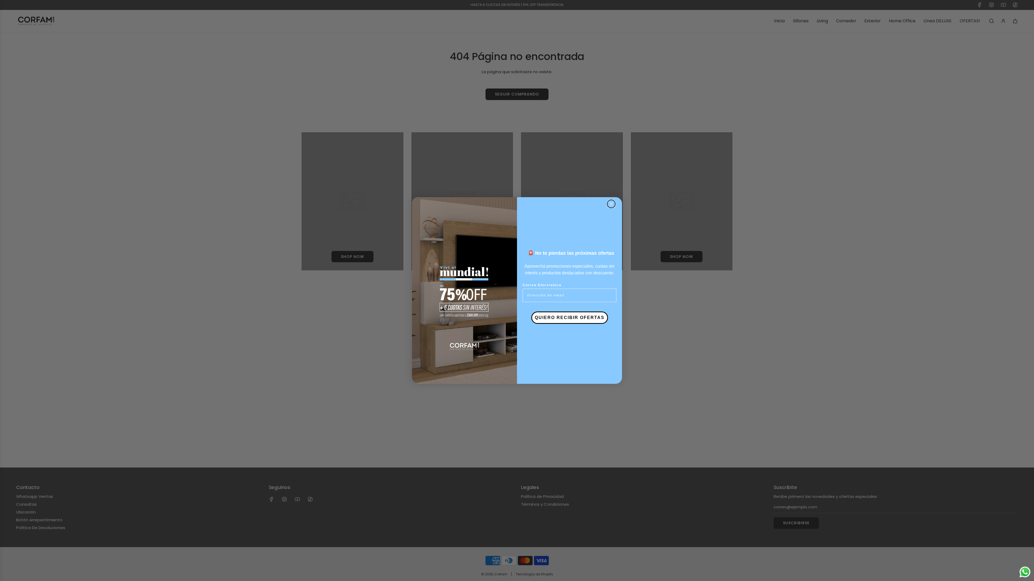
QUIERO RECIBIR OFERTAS (570, 317)
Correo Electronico (542, 285)
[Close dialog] (611, 204)
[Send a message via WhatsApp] (1025, 572)
